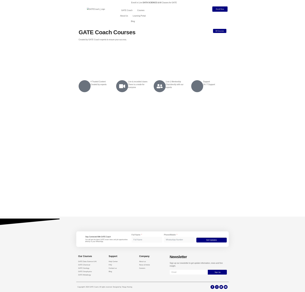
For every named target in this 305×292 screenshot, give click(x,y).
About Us (124, 16)
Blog (133, 21)
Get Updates (211, 240)
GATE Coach (126, 10)
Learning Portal (139, 16)
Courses (140, 10)
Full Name (136, 235)
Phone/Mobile (170, 235)
